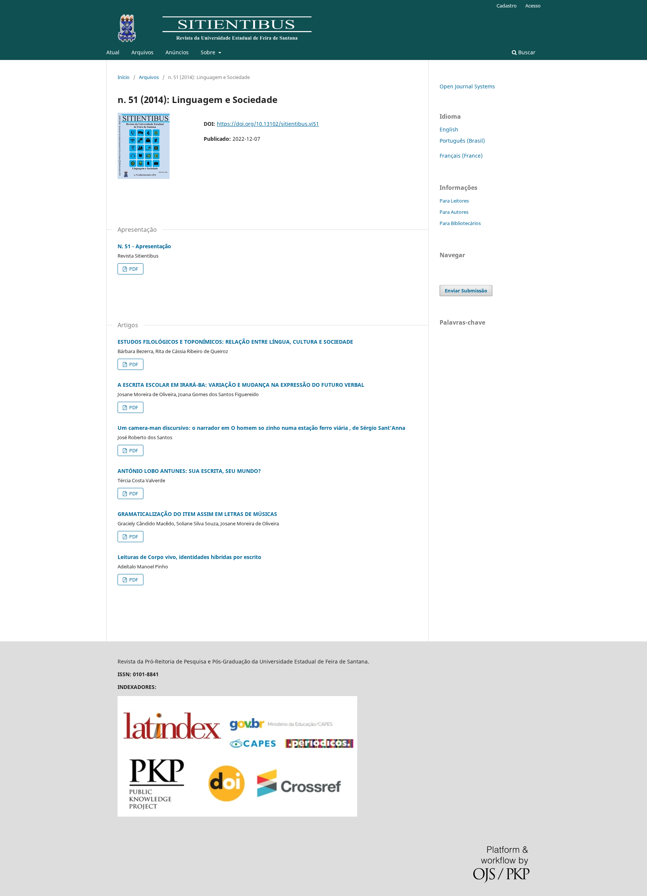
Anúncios (177, 52)
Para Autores (454, 212)
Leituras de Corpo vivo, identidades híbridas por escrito (189, 557)
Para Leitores (454, 200)
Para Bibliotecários (460, 223)
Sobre (209, 52)
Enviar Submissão (466, 290)
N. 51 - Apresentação (144, 246)
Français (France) (461, 155)
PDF (133, 268)
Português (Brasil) (462, 140)
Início (124, 77)
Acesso (533, 5)
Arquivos (142, 52)
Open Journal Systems (467, 86)
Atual (112, 52)
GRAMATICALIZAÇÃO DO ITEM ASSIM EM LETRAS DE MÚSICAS (197, 513)
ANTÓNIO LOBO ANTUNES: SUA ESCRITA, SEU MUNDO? (189, 470)
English (449, 129)
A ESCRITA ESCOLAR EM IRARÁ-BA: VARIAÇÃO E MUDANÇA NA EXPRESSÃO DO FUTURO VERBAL (241, 384)
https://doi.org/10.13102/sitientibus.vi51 (268, 123)
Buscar (526, 52)
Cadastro (506, 5)
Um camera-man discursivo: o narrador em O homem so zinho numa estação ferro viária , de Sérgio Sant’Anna (261, 427)
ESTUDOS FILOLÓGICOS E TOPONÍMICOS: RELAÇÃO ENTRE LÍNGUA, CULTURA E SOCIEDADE (235, 341)
